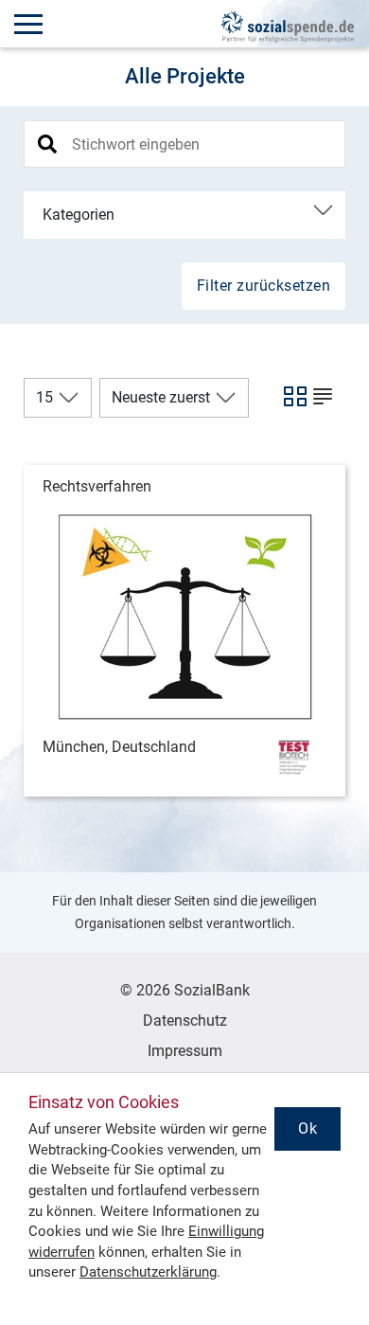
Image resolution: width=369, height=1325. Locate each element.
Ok (307, 1128)
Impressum (185, 1051)
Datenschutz (185, 1021)
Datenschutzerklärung (148, 1271)
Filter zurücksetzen (264, 286)
